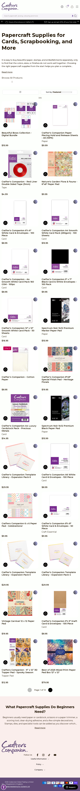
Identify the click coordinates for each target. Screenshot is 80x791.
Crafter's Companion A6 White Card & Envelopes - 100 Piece (58, 475)
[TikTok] (49, 755)
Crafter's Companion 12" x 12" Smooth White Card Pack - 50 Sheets (18, 330)
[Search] (75, 16)
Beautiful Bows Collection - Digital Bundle (17, 134)
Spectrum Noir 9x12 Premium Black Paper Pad (58, 427)
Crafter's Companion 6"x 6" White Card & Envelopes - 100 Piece (18, 233)
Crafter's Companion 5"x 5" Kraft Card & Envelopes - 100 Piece (59, 622)
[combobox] (40, 15)
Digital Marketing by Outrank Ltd (17, 787)
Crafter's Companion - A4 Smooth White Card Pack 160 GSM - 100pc (18, 282)
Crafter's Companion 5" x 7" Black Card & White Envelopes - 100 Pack (59, 282)
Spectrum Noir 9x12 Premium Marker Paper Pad (58, 329)
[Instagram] (43, 755)
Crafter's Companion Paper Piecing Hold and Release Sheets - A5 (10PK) (60, 135)
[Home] (10, 7)
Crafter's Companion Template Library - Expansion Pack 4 (59, 573)
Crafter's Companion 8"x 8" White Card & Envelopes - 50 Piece (57, 526)
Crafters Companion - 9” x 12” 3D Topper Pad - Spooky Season (19, 671)
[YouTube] (55, 755)
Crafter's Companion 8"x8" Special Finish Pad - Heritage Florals (57, 379)
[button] (72, 15)
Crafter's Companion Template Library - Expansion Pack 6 (19, 475)
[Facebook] (37, 755)
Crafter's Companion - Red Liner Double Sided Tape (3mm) (19, 182)
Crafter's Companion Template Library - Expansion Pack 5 (19, 573)
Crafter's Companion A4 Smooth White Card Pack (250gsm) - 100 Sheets (60, 233)
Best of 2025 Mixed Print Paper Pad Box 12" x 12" (59, 671)
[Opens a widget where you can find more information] (71, 787)
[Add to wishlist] (35, 104)
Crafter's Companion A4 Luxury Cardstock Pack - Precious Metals (19, 428)
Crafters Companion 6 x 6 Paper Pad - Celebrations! (19, 524)
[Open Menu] (77, 6)
